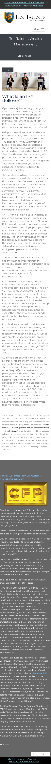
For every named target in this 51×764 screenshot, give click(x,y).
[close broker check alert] (47, 2)
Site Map (4, 744)
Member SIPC (40, 673)
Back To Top (39, 754)
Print (8, 70)
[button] (38, 29)
